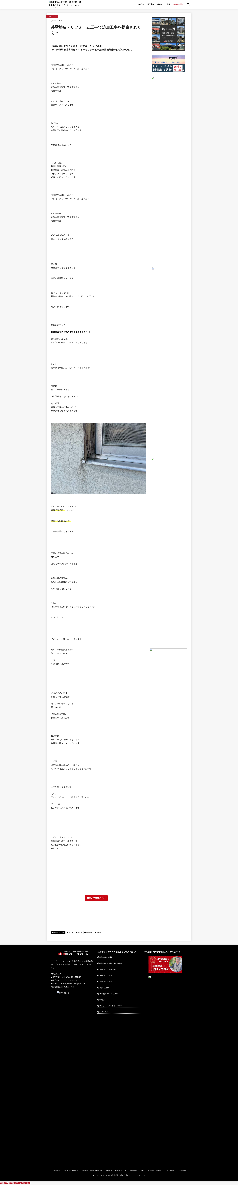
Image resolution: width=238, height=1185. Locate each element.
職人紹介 (160, 4)
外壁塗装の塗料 (105, 957)
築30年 (98, 933)
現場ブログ (103, 1000)
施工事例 (150, 4)
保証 (168, 4)
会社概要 (57, 1170)
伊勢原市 (89, 933)
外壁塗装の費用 (106, 975)
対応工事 (141, 4)
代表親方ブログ (52, 16)
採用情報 (108, 1170)
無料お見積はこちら (96, 898)
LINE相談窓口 (171, 1170)
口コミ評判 (103, 1012)
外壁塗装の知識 (106, 982)
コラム (142, 1170)
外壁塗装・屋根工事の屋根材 (111, 963)
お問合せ (182, 1170)
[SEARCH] (188, 4)
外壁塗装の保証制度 (108, 969)
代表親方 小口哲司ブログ (109, 994)
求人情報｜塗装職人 (155, 1170)
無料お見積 (104, 988)
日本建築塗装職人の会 (66, 965)
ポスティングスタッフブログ (111, 1006)
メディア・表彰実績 (70, 1170)
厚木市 (71, 933)
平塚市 (79, 933)
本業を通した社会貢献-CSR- (91, 1170)
